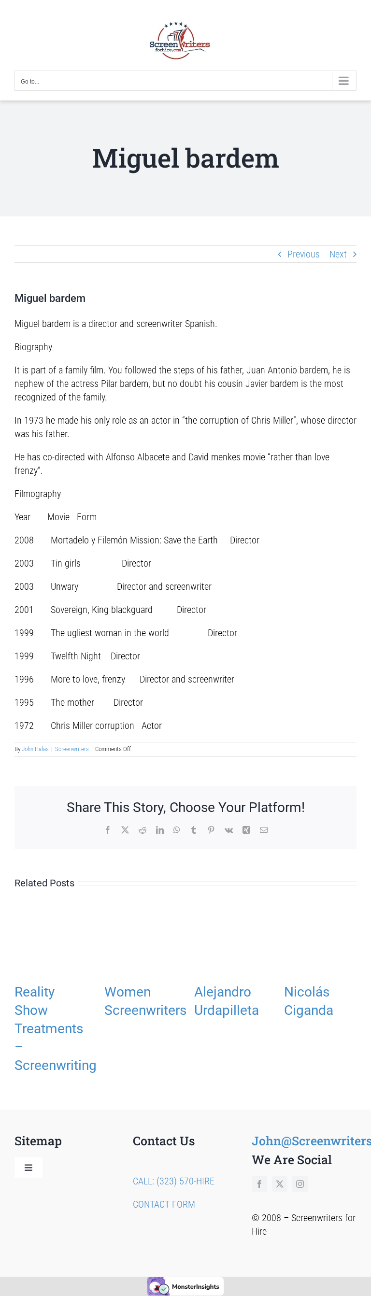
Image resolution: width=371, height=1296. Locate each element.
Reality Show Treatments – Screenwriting (55, 1028)
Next (338, 254)
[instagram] (300, 1184)
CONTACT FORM (164, 1204)
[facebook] (259, 1184)
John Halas (35, 749)
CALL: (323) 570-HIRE (173, 1181)
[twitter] (279, 1184)
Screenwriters (72, 749)
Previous (303, 254)
